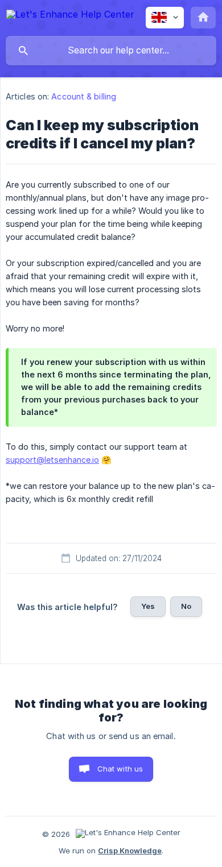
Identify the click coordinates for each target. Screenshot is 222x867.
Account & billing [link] (83, 96)
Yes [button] (148, 606)
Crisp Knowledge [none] (130, 850)
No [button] (186, 606)
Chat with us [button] (120, 768)
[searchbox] (111, 50)
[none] (70, 16)
